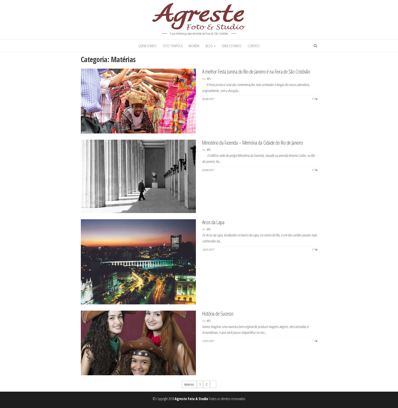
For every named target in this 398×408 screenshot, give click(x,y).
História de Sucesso (217, 313)
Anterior (189, 384)
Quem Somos (147, 45)
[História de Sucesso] (138, 342)
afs (208, 79)
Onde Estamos (231, 45)
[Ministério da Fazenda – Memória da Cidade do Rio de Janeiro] (138, 175)
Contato (254, 45)
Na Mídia (194, 45)
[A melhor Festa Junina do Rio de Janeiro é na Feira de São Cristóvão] (138, 100)
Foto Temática (172, 45)
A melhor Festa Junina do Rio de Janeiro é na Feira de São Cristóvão (256, 71)
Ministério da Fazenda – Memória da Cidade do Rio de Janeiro (252, 142)
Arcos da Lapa (213, 222)
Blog (209, 45)
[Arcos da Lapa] (138, 261)
